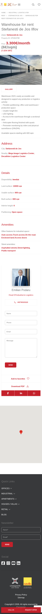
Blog (4, 515)
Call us (11, 610)
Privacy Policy (21, 595)
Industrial (7, 494)
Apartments (7, 499)
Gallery (9, 89)
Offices (5, 488)
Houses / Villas (9, 504)
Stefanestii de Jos (15, 15)
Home (3, 12)
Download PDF (18, 386)
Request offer (31, 610)
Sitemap (21, 598)
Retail (4, 509)
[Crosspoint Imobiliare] (8, 4)
